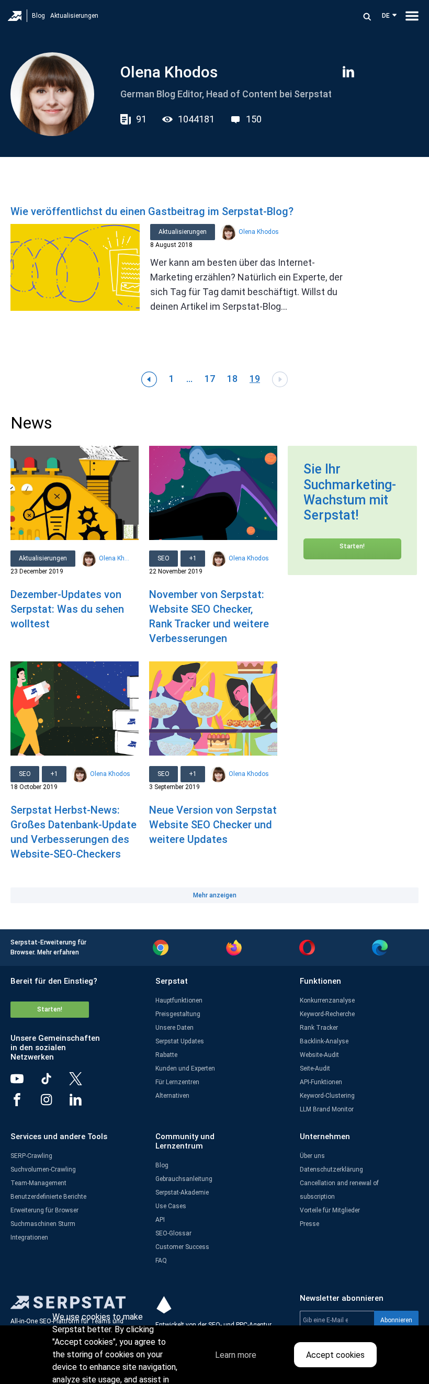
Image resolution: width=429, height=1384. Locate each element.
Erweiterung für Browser (44, 1210)
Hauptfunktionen (178, 1000)
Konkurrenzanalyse (327, 1000)
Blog (38, 15)
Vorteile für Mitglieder (330, 1210)
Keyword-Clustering (327, 1095)
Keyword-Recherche (327, 1014)
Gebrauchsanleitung (183, 1179)
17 (210, 378)
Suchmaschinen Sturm (42, 1224)
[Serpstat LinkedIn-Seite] (83, 1103)
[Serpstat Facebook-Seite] (25, 1103)
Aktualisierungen (74, 15)
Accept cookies (335, 1355)
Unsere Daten (174, 1027)
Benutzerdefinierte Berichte (48, 1196)
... (189, 378)
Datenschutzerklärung (331, 1169)
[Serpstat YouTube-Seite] (25, 1082)
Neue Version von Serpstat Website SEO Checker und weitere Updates (213, 825)
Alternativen (172, 1095)
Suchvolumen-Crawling (43, 1169)
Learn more (235, 1355)
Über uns (312, 1156)
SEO (163, 558)
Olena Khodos (259, 231)
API (160, 1219)
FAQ (161, 1260)
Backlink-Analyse (324, 1041)
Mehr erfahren (58, 952)
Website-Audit (319, 1055)
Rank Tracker (319, 1027)
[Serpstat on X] (83, 1082)
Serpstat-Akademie (182, 1192)
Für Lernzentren (177, 1082)
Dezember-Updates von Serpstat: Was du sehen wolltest (67, 609)
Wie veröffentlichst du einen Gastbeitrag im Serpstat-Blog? (151, 211)
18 (232, 378)
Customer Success (182, 1247)
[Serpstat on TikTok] (54, 1082)
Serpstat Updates (179, 1041)
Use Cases (170, 1206)
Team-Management (38, 1183)
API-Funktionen (321, 1082)
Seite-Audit (315, 1068)
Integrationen (29, 1237)
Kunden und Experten (185, 1068)
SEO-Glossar (173, 1233)
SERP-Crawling (31, 1156)
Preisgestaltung (177, 1014)
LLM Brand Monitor (327, 1109)
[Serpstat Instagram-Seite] (54, 1103)
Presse (309, 1224)
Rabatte (166, 1055)
